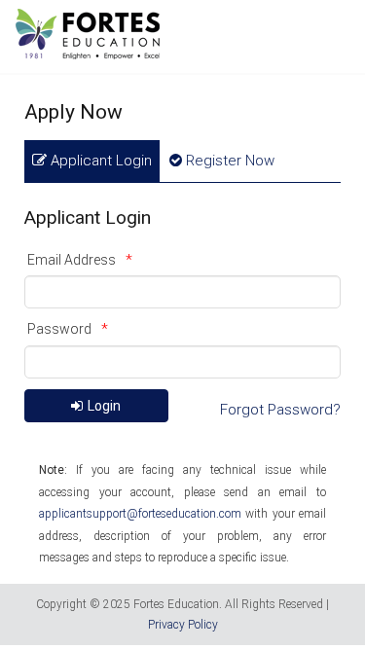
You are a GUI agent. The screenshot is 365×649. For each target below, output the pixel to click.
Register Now (228, 160)
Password (59, 329)
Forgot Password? (280, 409)
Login (104, 406)
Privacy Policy (183, 624)
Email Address (71, 260)
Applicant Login (99, 160)
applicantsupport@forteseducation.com (140, 514)
